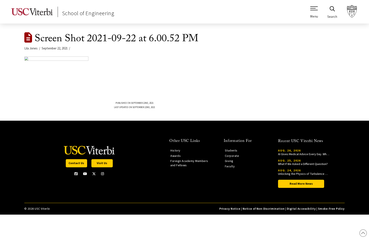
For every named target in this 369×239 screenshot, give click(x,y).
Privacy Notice (229, 209)
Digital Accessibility (301, 209)
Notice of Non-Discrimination (264, 209)
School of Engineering (88, 13)
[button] (314, 13)
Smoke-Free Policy (331, 209)
